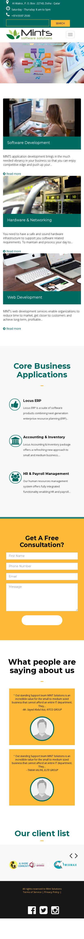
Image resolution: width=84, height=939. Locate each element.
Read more (13, 174)
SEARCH (60, 23)
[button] (6, 62)
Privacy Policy (51, 892)
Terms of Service (32, 892)
